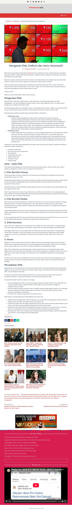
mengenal (63, 396)
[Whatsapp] (18, 320)
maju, (59, 396)
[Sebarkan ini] (5, 320)
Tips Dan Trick (15, 394)
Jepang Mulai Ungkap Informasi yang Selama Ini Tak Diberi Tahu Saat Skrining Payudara (27, 440)
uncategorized (8, 400)
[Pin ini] (12, 320)
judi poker (24, 396)
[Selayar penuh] (65, 501)
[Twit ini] (8, 320)
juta (52, 396)
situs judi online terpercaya (25, 398)
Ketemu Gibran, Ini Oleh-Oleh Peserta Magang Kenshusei (19, 448)
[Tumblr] (36, 2)
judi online (19, 396)
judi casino (13, 396)
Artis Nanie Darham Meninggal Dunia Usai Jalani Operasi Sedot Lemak (57, 365)
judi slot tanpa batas (38, 396)
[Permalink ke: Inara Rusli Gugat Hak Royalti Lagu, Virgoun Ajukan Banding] (14, 356)
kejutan (55, 396)
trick (52, 398)
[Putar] (7, 501)
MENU (64, 15)
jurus (49, 396)
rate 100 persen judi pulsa (10, 398)
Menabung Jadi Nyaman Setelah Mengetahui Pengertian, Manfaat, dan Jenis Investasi (18, 406)
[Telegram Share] (15, 320)
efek (47, 394)
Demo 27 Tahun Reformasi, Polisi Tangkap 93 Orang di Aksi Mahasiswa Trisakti (57, 344)
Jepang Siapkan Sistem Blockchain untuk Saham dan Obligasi (20, 442)
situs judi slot (44, 398)
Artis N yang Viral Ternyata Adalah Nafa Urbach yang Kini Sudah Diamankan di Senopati (35, 386)
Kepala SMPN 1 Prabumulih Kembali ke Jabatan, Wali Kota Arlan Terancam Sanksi (34, 344)
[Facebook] (28, 2)
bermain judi (27, 394)
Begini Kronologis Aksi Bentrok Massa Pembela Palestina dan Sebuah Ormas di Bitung (34, 365)
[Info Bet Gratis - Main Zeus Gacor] (36, 7)
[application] (36, 485)
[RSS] (44, 2)
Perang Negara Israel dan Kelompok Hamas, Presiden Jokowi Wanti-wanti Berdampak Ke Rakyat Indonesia (14, 387)
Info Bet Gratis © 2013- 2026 (36, 508)
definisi (43, 394)
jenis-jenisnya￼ (53, 394)
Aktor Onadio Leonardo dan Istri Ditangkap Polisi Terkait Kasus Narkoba (13, 344)
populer (30, 73)
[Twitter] (30, 2)
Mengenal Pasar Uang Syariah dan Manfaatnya (56, 405)
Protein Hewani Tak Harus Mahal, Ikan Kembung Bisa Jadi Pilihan (21, 437)
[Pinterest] (33, 2)
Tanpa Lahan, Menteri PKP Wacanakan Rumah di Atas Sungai (20, 451)
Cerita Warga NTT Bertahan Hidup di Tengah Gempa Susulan (19, 456)
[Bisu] (62, 501)
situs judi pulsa (36, 398)
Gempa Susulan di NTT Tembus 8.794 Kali (15, 453)
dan (40, 394)
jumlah (45, 396)
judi (58, 394)
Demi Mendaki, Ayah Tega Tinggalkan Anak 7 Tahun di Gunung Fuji (21, 445)
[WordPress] (41, 2)
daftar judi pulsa (34, 394)
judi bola (62, 394)
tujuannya (56, 398)
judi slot (30, 396)
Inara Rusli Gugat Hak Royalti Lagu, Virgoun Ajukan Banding (12, 364)
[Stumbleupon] (38, 2)
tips (49, 398)
